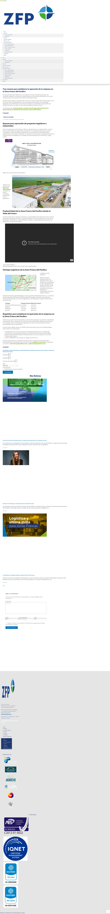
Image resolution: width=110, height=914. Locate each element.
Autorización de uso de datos (13, 369)
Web (35, 617)
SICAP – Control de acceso (10, 47)
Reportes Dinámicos (8, 78)
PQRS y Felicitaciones (7, 736)
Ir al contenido (3, 0)
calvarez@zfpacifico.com (18, 343)
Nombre (5, 355)
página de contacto (39, 342)
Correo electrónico (9, 361)
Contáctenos (5, 79)
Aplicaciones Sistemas (8, 42)
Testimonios (7, 62)
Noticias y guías (6, 67)
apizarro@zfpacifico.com (37, 343)
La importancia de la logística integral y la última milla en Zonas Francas (18, 575)
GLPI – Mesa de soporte (9, 44)
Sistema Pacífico (8, 48)
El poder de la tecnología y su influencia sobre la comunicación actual (18, 503)
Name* (7, 617)
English (5, 55)
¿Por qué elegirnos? (8, 34)
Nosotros (5, 33)
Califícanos (7, 50)
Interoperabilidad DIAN (9, 45)
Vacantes (5, 733)
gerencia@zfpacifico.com (6, 714)
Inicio (4, 57)
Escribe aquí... (9, 601)
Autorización (7, 367)
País (4, 364)
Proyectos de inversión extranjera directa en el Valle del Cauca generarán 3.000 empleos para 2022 (25, 440)
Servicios (5, 731)
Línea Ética (5, 734)
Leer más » (5, 447)
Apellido (5, 358)
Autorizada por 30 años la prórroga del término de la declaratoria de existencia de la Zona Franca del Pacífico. (25, 108)
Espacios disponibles (7, 65)
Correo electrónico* (23, 617)
